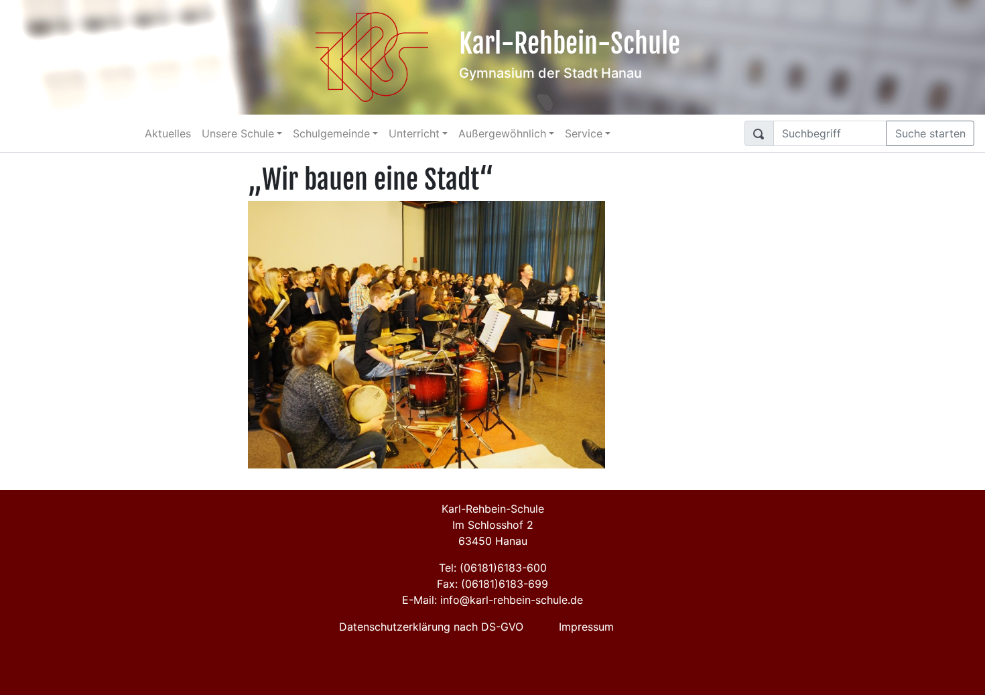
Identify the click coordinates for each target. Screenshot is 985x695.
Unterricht (414, 133)
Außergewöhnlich (502, 133)
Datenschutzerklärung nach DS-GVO (431, 626)
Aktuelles (168, 133)
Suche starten (930, 133)
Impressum (586, 626)
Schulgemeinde (331, 133)
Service (583, 133)
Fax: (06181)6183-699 (492, 583)
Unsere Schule (238, 133)
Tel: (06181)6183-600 (493, 567)
